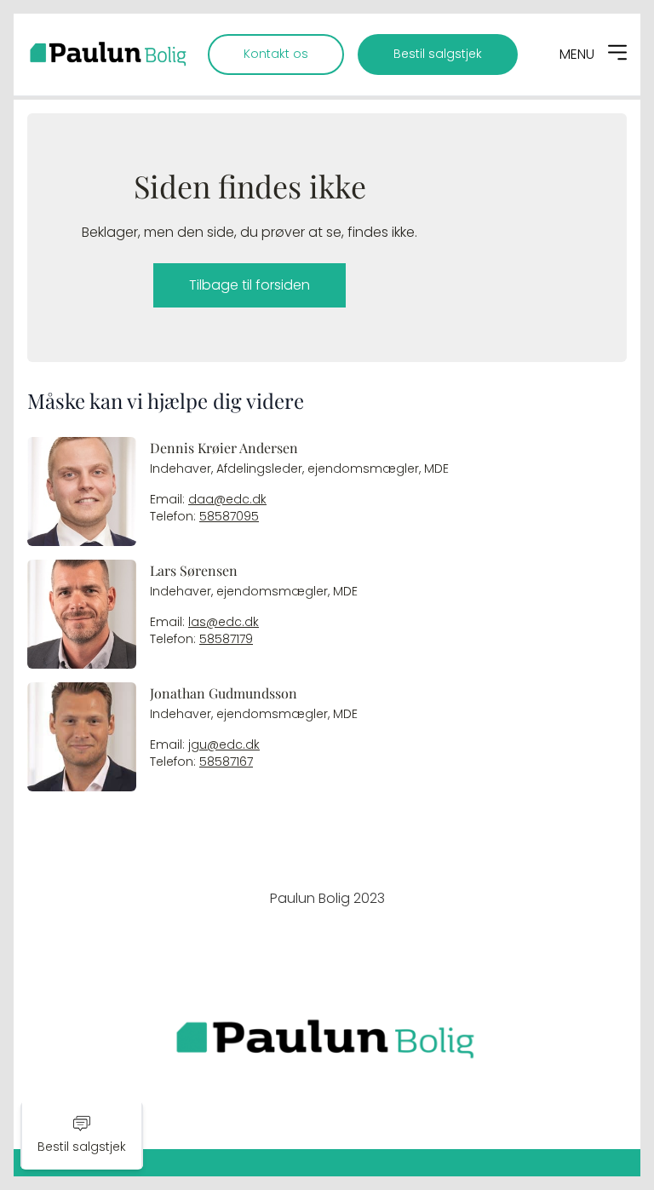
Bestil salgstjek (437, 54)
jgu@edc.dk (224, 745)
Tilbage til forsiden (249, 285)
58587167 (226, 762)
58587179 (226, 639)
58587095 (229, 516)
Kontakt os (276, 54)
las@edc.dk (223, 622)
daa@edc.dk (227, 499)
